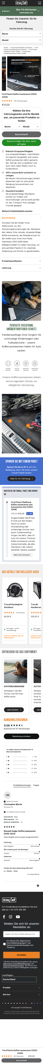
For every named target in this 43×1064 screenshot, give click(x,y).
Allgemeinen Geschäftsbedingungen (17, 964)
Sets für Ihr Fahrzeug (20, 478)
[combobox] (21, 33)
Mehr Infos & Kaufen (22, 555)
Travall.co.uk (8, 1011)
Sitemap (29, 1007)
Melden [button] (9, 871)
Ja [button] (4, 871)
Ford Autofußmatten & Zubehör (21, 48)
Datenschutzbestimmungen (13, 966)
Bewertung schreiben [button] (21, 736)
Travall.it (37, 1013)
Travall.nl (35, 1011)
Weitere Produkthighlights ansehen (17, 211)
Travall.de (27, 1011)
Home (6, 48)
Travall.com (18, 1011)
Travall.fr (30, 1013)
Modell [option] (5, 40)
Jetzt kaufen (12, 710)
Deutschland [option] (9, 979)
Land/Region (7, 975)
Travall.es (22, 1013)
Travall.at (6, 1013)
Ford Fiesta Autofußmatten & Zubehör (21, 48)
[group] (21, 725)
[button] (39, 3)
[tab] (22, 785)
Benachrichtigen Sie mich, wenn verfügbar (21, 142)
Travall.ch (14, 1013)
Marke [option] (5, 34)
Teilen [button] (15, 871)
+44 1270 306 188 (17, 909)
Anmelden (21, 955)
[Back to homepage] (21, 3)
